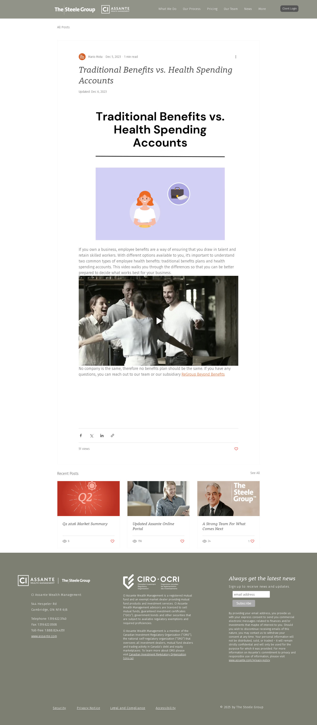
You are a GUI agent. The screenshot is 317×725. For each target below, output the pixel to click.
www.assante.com (44, 636)
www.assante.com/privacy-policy (249, 660)
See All (255, 473)
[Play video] (158, 321)
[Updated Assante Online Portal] (158, 498)
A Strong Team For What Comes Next (223, 526)
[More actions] (235, 56)
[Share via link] (112, 435)
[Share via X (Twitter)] (91, 435)
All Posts (63, 27)
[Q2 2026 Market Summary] (88, 498)
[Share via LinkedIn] (102, 435)
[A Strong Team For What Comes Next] (228, 498)
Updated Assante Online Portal (153, 526)
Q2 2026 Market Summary (85, 523)
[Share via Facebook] (81, 435)
